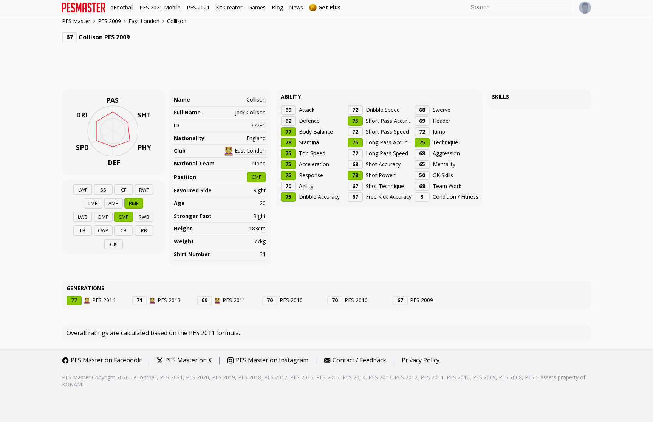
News (296, 7)
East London (143, 21)
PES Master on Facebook (106, 360)
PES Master (76, 21)
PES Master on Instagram (272, 360)
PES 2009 (109, 21)
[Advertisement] (199, 71)
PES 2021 (198, 7)
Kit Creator (229, 7)
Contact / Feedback (359, 360)
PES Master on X (188, 360)
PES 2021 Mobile (160, 7)
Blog (277, 7)
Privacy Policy (420, 360)
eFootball (121, 7)
